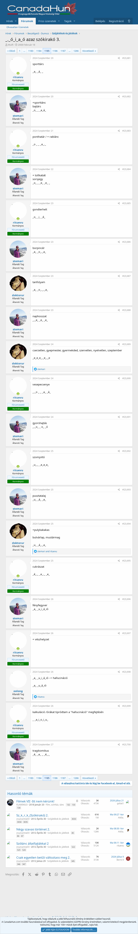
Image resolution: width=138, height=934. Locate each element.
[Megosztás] (119, 58)
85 (73, 832)
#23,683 (126, 130)
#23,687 (126, 276)
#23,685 (126, 203)
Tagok (68, 21)
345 (73, 861)
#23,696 (126, 599)
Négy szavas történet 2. (33, 829)
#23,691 (126, 416)
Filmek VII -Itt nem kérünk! (35, 801)
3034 (19, 822)
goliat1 (120, 803)
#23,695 (126, 560)
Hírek (9, 21)
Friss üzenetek (47, 21)
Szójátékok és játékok (58, 818)
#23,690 (126, 378)
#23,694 (126, 523)
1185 (46, 50)
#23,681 (126, 58)
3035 (25, 822)
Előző (12, 50)
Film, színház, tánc (55, 804)
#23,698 (126, 671)
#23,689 (126, 344)
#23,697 (126, 633)
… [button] (24, 50)
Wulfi (10, 44)
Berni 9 (120, 859)
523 (18, 850)
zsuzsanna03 (22, 818)
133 (73, 804)
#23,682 (126, 96)
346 (18, 864)
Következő (88, 50)
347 (24, 864)
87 (22, 836)
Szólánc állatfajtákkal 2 (32, 843)
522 (73, 847)
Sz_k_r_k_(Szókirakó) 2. (32, 815)
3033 (74, 818)
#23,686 (126, 241)
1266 (76, 50)
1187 (63, 50)
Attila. (121, 817)
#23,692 (126, 451)
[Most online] (18, 73)
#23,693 (126, 489)
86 (18, 836)
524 (24, 850)
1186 (55, 50)
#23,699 (126, 705)
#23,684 (126, 169)
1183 (30, 50)
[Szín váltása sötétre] (129, 21)
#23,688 (126, 310)
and (47, 551)
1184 (38, 50)
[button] (15, 21)
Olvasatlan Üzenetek (17, 27)
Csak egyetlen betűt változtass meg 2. (43, 857)
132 (68, 804)
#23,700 (126, 744)
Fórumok (27, 21)
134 (18, 807)
